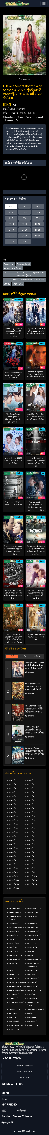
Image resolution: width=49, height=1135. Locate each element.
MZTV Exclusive (16, 982)
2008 (11, 856)
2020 (11, 880)
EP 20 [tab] (24, 241)
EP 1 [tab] (11, 206)
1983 (29, 804)
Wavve (30, 1017)
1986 (11, 812)
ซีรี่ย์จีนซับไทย (26, 280)
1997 (29, 832)
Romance (9, 120)
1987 (29, 812)
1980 (11, 800)
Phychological (15, 986)
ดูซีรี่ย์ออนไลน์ (18, 284)
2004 (11, 848)
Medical (12, 959)
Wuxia (29, 1021)
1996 (11, 832)
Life (10, 951)
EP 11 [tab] (24, 224)
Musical (12, 978)
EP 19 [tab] (11, 241)
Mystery (30, 978)
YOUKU (30, 1025)
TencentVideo (33, 1002)
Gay (10, 939)
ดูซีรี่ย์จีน (7, 284)
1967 (11, 780)
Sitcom (12, 998)
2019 (29, 876)
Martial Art (13, 955)
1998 (11, 836)
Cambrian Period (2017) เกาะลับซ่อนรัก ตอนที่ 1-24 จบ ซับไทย (34, 750)
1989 (29, 816)
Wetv (18, 120)
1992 (11, 824)
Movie (11, 974)
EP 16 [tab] (11, 235)
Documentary (15, 927)
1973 (11, 788)
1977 (29, 792)
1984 (11, 808)
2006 (11, 852)
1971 (11, 784)
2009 (29, 856)
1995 (29, 828)
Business (30, 912)
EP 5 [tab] (24, 212)
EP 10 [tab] (11, 224)
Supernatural (14, 1002)
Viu (28, 1013)
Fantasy (29, 117)
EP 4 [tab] (11, 212)
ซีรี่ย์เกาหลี (21, 1110)
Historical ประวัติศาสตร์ (13, 268)
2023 (29, 884)
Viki (10, 1013)
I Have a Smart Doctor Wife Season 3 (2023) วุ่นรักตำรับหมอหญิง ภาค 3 (24, 274)
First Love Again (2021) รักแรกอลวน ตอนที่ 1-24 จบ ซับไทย (34, 729)
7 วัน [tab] (24, 656)
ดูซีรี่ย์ (4, 1110)
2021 (29, 880)
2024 (11, 888)
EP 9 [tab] (38, 218)
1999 (29, 836)
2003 (29, 844)
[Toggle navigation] (43, 3)
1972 (29, 784)
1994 (11, 828)
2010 (11, 860)
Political (30, 986)
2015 (29, 868)
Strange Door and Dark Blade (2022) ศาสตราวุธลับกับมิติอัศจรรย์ (33, 686)
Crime (11, 923)
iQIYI (29, 943)
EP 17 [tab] (24, 235)
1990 (11, 820)
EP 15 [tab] (37, 229)
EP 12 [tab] (37, 224)
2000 (11, 840)
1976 (11, 792)
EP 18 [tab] (37, 235)
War (10, 1017)
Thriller (12, 1009)
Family (12, 931)
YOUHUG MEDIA (16, 1025)
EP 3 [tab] (38, 206)
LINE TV (30, 951)
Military (30, 970)
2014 (11, 868)
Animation (13, 912)
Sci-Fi (29, 994)
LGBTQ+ (31, 947)
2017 (29, 872)
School (12, 994)
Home (4, 1099)
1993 (29, 824)
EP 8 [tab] (24, 218)
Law (11, 947)
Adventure (31, 908)
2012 (11, 864)
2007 (29, 852)
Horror (12, 943)
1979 (29, 796)
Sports (30, 998)
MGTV (11, 963)
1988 (11, 816)
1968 (29, 780)
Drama (20, 117)
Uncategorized (33, 1009)
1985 (29, 808)
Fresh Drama (32, 935)
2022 (11, 884)
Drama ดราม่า (9, 264)
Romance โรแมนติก (11, 280)
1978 (11, 796)
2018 (11, 876)
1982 (11, 804)
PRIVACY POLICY (24, 1071)
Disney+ (30, 923)
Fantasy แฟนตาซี (23, 264)
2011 (29, 860)
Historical (39, 117)
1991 (29, 820)
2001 (29, 840)
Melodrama (32, 959)
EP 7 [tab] (11, 218)
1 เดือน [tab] (37, 656)
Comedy (30, 916)
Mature (30, 955)
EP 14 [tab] (24, 229)
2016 (11, 872)
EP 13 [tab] (11, 229)
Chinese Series (9, 117)
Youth (11, 1029)
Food (11, 935)
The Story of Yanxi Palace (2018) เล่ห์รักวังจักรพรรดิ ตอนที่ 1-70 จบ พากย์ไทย (34, 708)
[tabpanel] (24, 711)
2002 (11, 844)
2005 (29, 848)
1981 (29, 800)
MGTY (11, 970)
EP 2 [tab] (24, 206)
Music (29, 974)
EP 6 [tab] (38, 212)
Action (12, 908)
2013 (29, 864)
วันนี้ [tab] (12, 656)
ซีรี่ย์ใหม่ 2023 (39, 280)
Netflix (30, 982)
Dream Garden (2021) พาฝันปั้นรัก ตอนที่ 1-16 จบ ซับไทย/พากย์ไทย (34, 665)
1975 (29, 788)
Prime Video (14, 990)
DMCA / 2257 (24, 1077)
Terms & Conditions (24, 1065)
